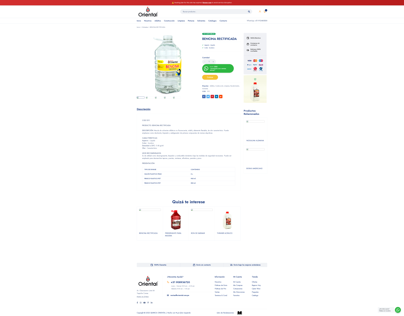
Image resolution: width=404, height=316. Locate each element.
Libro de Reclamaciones (225, 313)
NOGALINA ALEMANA (255, 140)
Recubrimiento (234, 86)
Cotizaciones (237, 288)
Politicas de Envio (221, 285)
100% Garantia (160, 265)
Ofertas (254, 282)
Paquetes (255, 292)
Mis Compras (238, 285)
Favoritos (236, 295)
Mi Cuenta (237, 282)
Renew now (207, 3)
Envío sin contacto (203, 265)
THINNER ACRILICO (224, 233)
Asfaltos (212, 86)
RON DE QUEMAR (198, 233)
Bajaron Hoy (256, 285)
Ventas (217, 292)
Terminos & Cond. (221, 295)
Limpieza (227, 86)
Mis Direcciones (239, 292)
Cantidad (205, 58)
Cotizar (210, 77)
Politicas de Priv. (221, 288)
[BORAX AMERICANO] (255, 157)
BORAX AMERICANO (254, 168)
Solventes (145, 27)
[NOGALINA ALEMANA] (255, 129)
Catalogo (255, 295)
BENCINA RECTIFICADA (148, 233)
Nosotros (218, 282)
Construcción (219, 86)
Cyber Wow (256, 288)
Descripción (143, 109)
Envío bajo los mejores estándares (247, 265)
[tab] (143, 109)
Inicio (138, 27)
